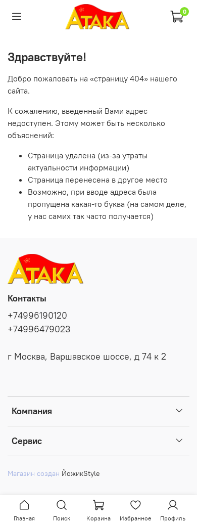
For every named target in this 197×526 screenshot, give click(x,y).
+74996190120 (37, 315)
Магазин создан (34, 473)
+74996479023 (39, 329)
